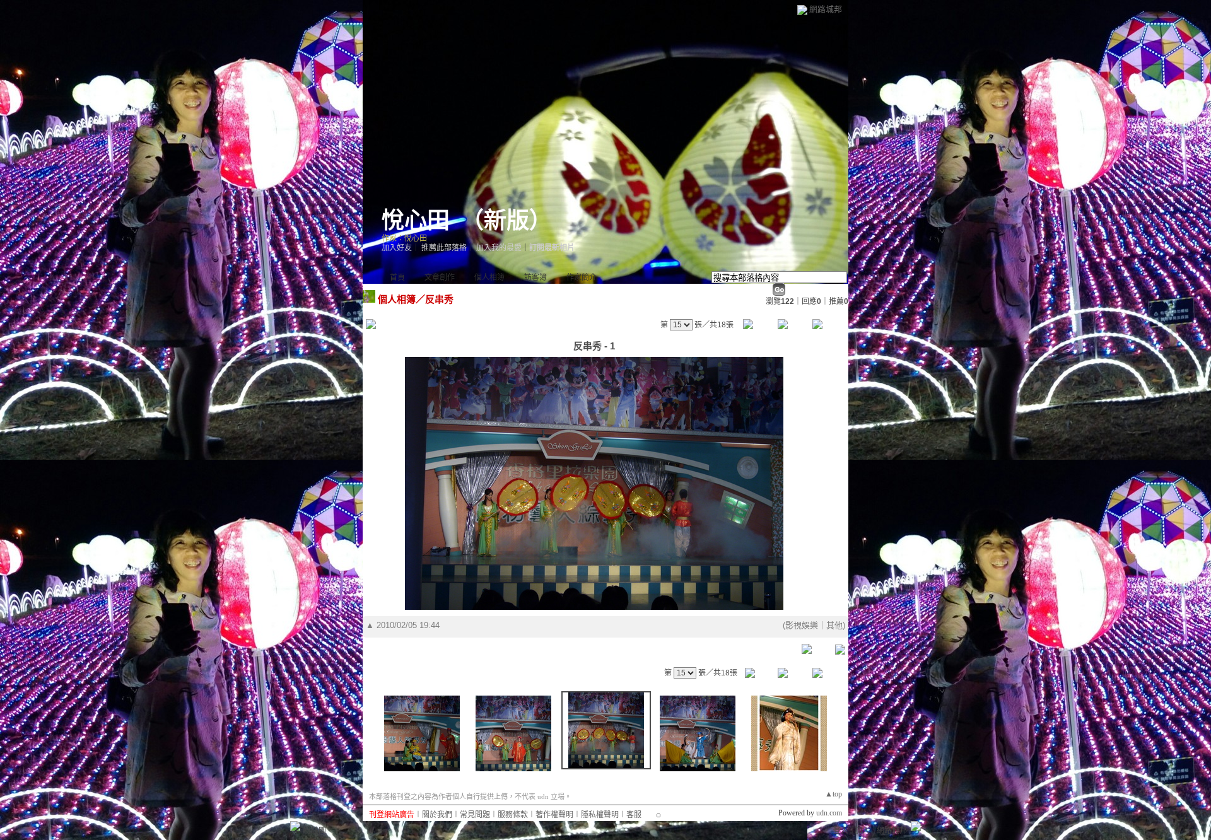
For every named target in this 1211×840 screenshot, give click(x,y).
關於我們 (437, 814)
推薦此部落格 (444, 247)
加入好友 (397, 247)
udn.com (829, 812)
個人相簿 (489, 277)
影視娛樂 (801, 625)
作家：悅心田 (404, 238)
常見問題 (475, 814)
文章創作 (439, 277)
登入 (840, 830)
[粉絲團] (295, 826)
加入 (862, 830)
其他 (834, 625)
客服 (633, 814)
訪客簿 (535, 277)
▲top (833, 794)
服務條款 (513, 814)
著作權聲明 (554, 814)
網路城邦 (825, 9)
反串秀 (439, 299)
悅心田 (416, 220)
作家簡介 (581, 277)
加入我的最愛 (499, 247)
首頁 (397, 277)
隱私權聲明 (600, 814)
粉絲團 (314, 830)
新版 (506, 220)
